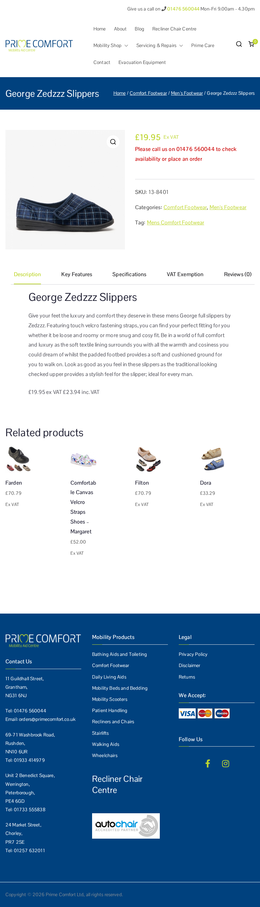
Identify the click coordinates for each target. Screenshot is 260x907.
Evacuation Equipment (142, 62)
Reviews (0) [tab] (238, 274)
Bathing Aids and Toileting (119, 654)
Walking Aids (105, 744)
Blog (139, 29)
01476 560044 (30, 711)
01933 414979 (29, 760)
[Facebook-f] (207, 763)
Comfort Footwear (148, 93)
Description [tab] (27, 274)
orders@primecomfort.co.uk (47, 719)
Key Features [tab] (76, 274)
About (120, 29)
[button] (125, 45)
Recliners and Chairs (113, 721)
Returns (187, 677)
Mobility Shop (107, 45)
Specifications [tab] (129, 274)
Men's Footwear (187, 93)
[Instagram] (226, 763)
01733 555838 (29, 809)
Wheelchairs (104, 755)
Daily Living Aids (109, 677)
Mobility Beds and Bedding (120, 688)
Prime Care (202, 45)
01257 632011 (29, 850)
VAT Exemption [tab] (185, 274)
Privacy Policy (193, 654)
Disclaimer (189, 665)
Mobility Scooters (109, 699)
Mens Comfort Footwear (175, 222)
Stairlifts (100, 733)
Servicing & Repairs (156, 45)
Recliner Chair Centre (174, 29)
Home (99, 29)
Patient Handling (110, 710)
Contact (101, 62)
